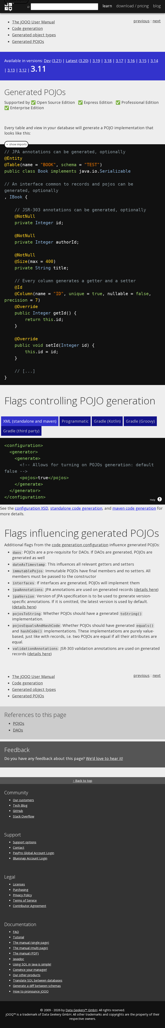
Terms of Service (25, 900)
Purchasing (20, 890)
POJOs (18, 723)
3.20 (83, 60)
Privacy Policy (22, 895)
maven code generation (134, 508)
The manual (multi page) (30, 948)
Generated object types (34, 34)
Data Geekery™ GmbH (81, 1010)
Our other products (26, 975)
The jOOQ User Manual (33, 22)
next (157, 20)
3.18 (108, 60)
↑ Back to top (82, 781)
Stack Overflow (23, 816)
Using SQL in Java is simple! (32, 964)
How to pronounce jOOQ (31, 991)
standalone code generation (76, 508)
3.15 (142, 60)
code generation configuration (80, 544)
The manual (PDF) (26, 953)
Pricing (132, 5)
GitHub (18, 811)
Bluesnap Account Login (30, 858)
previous (141, 20)
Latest (72, 60)
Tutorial (18, 937)
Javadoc (18, 959)
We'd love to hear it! (104, 758)
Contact (18, 847)
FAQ (16, 932)
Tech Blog (20, 805)
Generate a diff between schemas (37, 986)
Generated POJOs (28, 41)
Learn (107, 5)
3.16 (131, 60)
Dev (47, 60)
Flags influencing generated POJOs (81, 533)
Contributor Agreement (29, 906)
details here (146, 589)
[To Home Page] (9, 10)
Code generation (27, 28)
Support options (24, 842)
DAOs (18, 730)
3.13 (11, 70)
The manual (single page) (31, 943)
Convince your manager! (30, 970)
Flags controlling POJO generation (79, 400)
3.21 (56, 60)
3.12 (22, 70)
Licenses (19, 884)
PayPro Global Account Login (33, 853)
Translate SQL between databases (37, 980)
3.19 (96, 60)
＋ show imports (16, 144)
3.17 (119, 60)
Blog (157, 5)
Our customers (23, 800)
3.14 (154, 60)
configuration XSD (31, 508)
